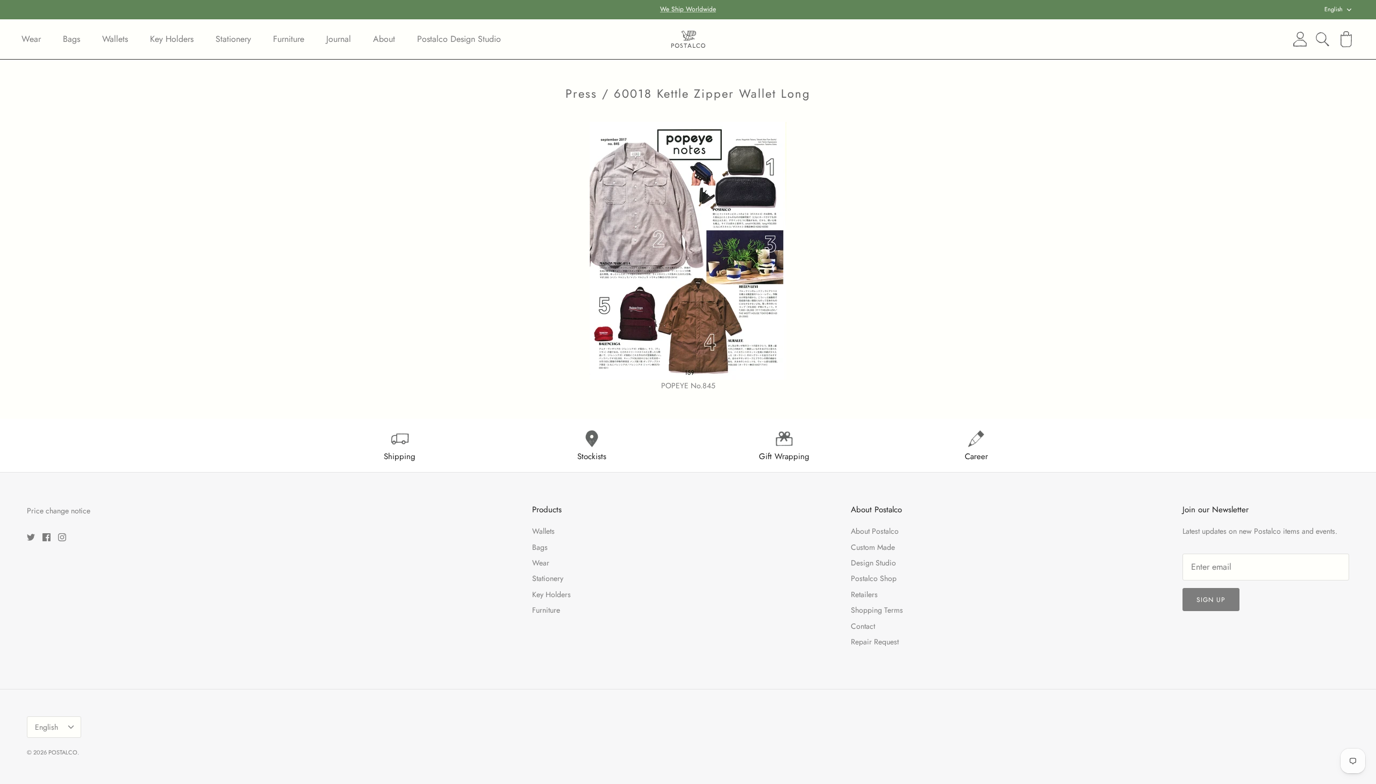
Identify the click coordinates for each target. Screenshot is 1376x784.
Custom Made (873, 547)
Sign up (1211, 600)
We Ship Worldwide (688, 9)
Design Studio (873, 562)
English (1333, 9)
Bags (71, 39)
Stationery (233, 39)
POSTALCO (62, 752)
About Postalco (875, 531)
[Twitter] (31, 537)
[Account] (1298, 39)
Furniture (288, 39)
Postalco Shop (874, 578)
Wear (31, 39)
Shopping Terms (877, 610)
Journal (338, 39)
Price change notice (58, 510)
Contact (863, 626)
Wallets (115, 39)
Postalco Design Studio (459, 39)
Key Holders (172, 39)
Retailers (864, 594)
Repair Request (875, 641)
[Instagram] (62, 537)
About (384, 39)
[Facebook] (46, 537)
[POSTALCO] (688, 39)
